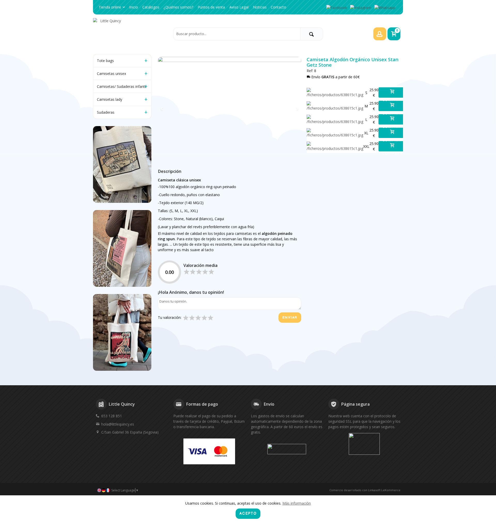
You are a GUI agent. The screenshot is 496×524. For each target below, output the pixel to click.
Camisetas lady (109, 99)
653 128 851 (111, 415)
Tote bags (105, 60)
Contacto (278, 7)
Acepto (248, 513)
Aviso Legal (239, 7)
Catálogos (150, 7)
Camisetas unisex (111, 73)
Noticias (260, 7)
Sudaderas (105, 112)
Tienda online (110, 7)
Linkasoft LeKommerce (384, 490)
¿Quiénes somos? (178, 7)
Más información (296, 503)
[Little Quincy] (132, 33)
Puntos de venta (211, 7)
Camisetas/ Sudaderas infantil (121, 86)
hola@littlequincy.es (117, 424)
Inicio (133, 7)
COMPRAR (392, 97)
